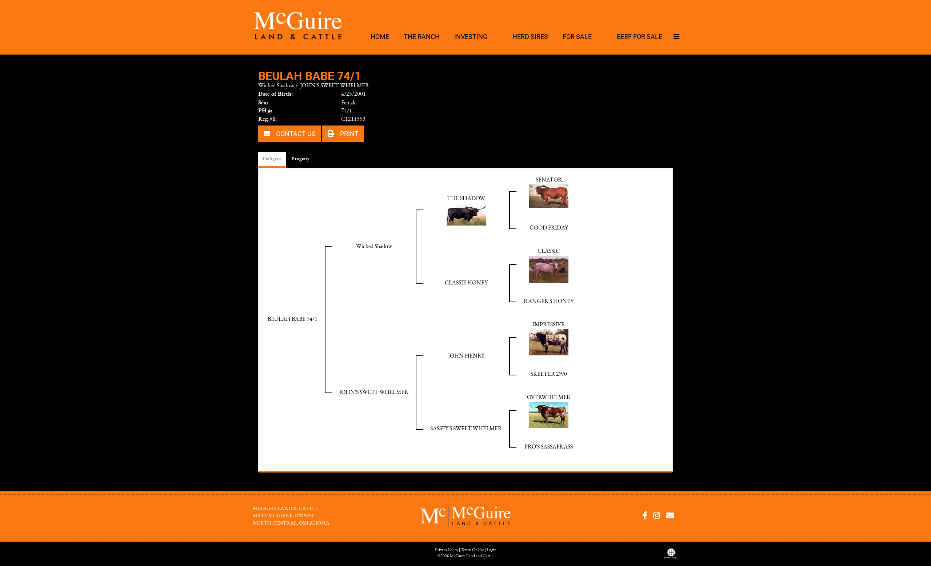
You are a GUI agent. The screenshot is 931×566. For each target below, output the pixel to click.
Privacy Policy (446, 550)
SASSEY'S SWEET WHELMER (466, 429)
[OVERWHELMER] (548, 415)
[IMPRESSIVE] (548, 342)
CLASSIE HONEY (466, 283)
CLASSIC (549, 251)
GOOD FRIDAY (549, 228)
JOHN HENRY (466, 356)
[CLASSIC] (548, 269)
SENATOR (549, 180)
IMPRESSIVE (548, 325)
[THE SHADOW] (466, 214)
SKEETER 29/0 (549, 374)
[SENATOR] (548, 196)
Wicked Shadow (276, 86)
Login (491, 550)
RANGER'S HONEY (549, 301)
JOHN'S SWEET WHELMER (334, 86)
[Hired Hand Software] (671, 556)
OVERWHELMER (549, 397)
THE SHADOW (466, 199)
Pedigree (272, 159)
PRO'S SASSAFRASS (548, 447)
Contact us (295, 133)
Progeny (300, 159)
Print (349, 133)
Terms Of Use (472, 550)
